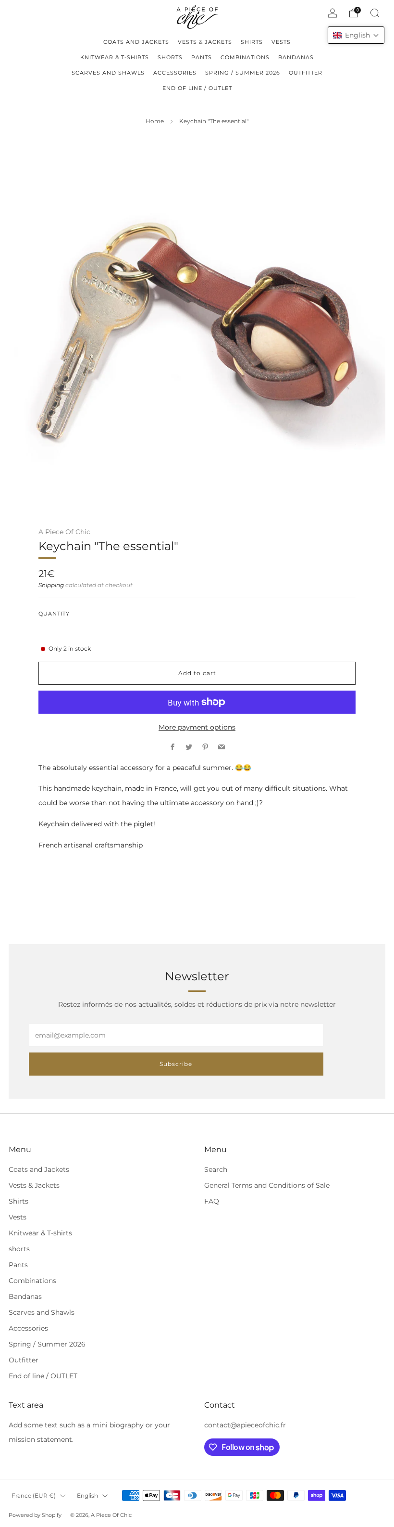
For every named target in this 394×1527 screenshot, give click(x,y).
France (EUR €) (34, 1495)
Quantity (54, 614)
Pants (18, 1265)
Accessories (28, 1328)
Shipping (51, 585)
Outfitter (23, 1360)
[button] (356, 35)
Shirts (18, 1201)
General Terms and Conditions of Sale (267, 1185)
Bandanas (25, 1296)
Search (215, 1169)
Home (155, 121)
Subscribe (176, 1063)
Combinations (32, 1280)
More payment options (197, 727)
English (87, 1495)
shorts (19, 1249)
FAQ (211, 1201)
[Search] (375, 13)
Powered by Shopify (35, 1515)
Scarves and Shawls (41, 1312)
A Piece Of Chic (64, 531)
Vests (17, 1217)
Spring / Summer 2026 (47, 1344)
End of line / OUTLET (43, 1376)
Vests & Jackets (34, 1185)
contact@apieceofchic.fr (245, 1425)
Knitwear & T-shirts (40, 1233)
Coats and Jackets (39, 1169)
